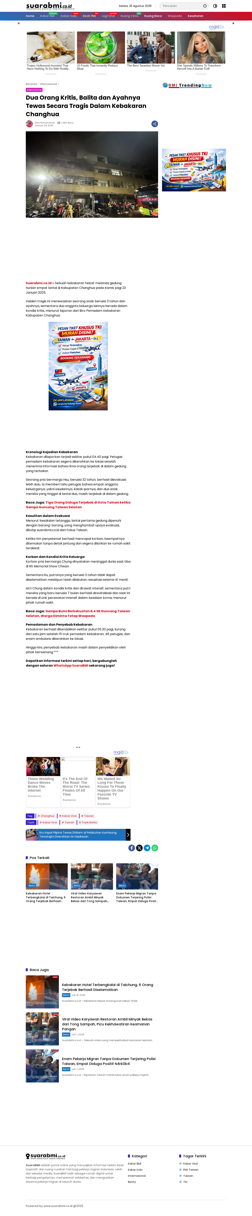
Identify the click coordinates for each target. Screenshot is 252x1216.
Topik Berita (89, 822)
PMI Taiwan (190, 1170)
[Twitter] (139, 848)
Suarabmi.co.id (39, 283)
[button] (205, 6)
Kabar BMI (134, 1164)
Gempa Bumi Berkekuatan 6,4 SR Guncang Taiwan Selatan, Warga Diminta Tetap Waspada (78, 613)
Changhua (47, 816)
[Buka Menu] (223, 6)
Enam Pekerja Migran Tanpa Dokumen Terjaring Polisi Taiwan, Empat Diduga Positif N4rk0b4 (137, 897)
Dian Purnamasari (45, 123)
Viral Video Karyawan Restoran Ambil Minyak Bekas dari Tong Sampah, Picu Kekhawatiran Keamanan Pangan (89, 897)
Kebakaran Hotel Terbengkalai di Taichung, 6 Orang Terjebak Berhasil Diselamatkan (46, 897)
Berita (32, 885)
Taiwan (89, 816)
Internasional (34, 89)
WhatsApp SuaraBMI (71, 665)
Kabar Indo (135, 1170)
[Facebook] (131, 848)
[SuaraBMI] (68, 6)
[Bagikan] (154, 124)
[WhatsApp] (154, 848)
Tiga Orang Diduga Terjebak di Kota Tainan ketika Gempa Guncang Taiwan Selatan (78, 504)
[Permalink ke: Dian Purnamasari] (30, 123)
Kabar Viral (69, 816)
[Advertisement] (78, 249)
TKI (185, 1182)
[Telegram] (147, 848)
